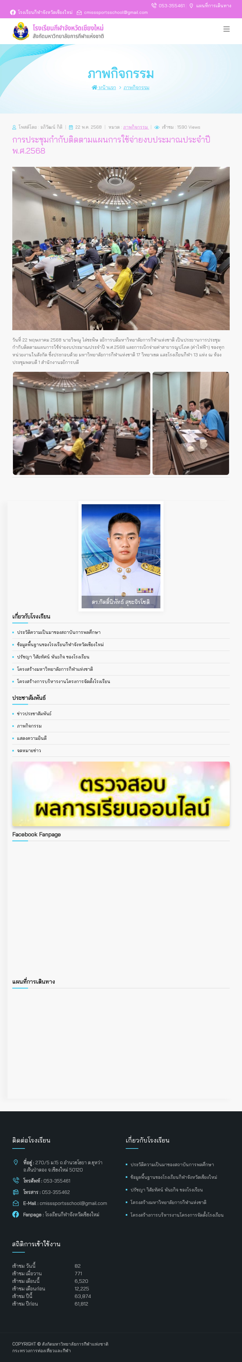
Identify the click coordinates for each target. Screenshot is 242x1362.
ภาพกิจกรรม (136, 87)
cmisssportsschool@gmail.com (116, 12)
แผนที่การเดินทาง (213, 6)
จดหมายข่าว (29, 750)
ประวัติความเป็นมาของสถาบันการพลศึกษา (59, 632)
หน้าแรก (106, 87)
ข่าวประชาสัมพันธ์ (34, 713)
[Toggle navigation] (226, 29)
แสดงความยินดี (32, 738)
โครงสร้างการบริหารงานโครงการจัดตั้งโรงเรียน (63, 681)
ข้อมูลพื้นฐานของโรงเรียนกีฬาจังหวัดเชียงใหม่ (60, 644)
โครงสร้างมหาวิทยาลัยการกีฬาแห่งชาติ (55, 669)
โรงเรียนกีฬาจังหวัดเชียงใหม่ (45, 12)
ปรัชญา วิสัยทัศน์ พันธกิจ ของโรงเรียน (53, 657)
